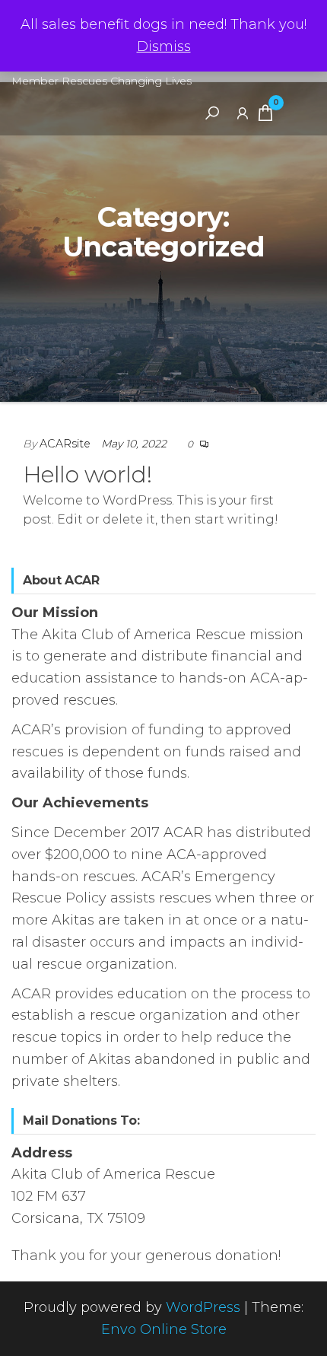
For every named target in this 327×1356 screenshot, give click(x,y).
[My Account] (242, 112)
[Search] (212, 112)
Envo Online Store (164, 1329)
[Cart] (265, 115)
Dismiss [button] (164, 46)
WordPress (203, 1307)
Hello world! (87, 474)
